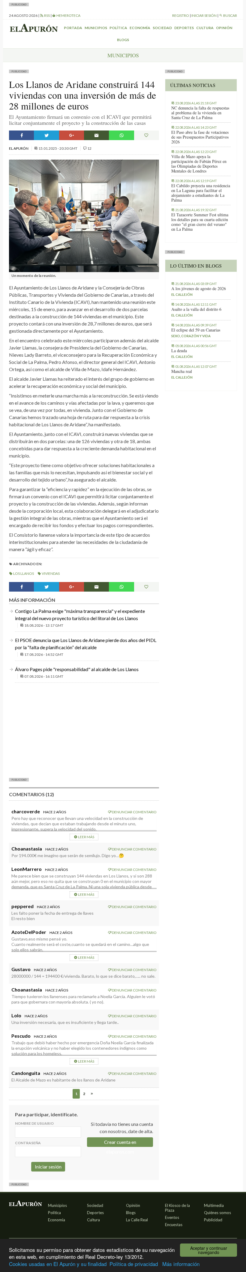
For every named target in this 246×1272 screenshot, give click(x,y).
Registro (180, 15)
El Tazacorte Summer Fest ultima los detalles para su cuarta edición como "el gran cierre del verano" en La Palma (199, 222)
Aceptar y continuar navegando (208, 1250)
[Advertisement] (84, 730)
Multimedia (214, 1205)
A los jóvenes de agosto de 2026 (198, 288)
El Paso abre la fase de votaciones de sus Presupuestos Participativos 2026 (200, 137)
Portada (73, 28)
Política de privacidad (134, 1264)
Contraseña (28, 1143)
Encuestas (173, 1224)
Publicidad (213, 1219)
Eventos (172, 1217)
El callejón (182, 294)
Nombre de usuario (34, 1123)
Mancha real (181, 371)
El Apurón (19, 148)
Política (118, 28)
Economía (140, 28)
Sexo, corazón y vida (191, 336)
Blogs (123, 40)
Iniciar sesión (204, 15)
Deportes (184, 28)
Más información (181, 1264)
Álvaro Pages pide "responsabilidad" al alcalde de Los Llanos (77, 669)
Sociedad (162, 28)
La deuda (179, 350)
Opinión (224, 28)
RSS (47, 15)
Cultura (205, 28)
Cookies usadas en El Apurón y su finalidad (57, 1264)
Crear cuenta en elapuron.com (120, 1143)
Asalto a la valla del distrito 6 (196, 309)
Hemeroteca (68, 15)
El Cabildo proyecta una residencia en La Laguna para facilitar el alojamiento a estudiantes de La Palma (200, 192)
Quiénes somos (217, 1212)
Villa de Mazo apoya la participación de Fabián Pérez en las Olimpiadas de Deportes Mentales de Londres (198, 163)
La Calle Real (137, 1219)
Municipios (96, 28)
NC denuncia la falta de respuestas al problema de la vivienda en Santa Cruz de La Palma (200, 113)
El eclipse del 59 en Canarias (195, 330)
